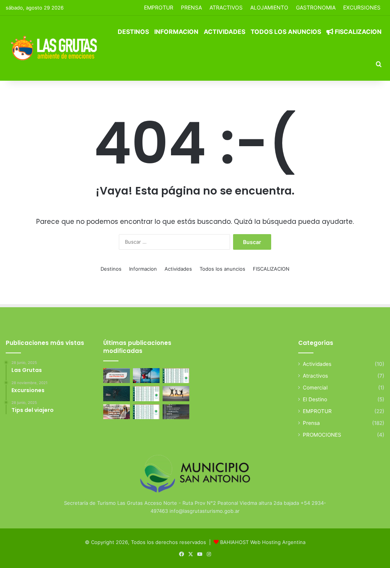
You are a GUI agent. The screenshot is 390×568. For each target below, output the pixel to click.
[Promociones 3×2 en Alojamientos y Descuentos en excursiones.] (116, 375)
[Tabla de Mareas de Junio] (176, 375)
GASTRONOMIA (316, 7)
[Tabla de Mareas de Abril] (146, 393)
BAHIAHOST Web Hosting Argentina (262, 542)
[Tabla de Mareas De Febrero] (146, 411)
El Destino (315, 399)
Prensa (311, 423)
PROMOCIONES (322, 435)
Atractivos (226, 7)
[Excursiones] (176, 393)
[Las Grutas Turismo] (56, 48)
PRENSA (191, 7)
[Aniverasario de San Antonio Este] (176, 411)
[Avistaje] (116, 393)
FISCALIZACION (357, 31)
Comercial (315, 388)
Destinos (133, 31)
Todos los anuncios (286, 31)
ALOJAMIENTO (269, 7)
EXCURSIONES (361, 7)
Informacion (176, 31)
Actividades (224, 31)
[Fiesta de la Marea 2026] (116, 411)
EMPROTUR (158, 7)
